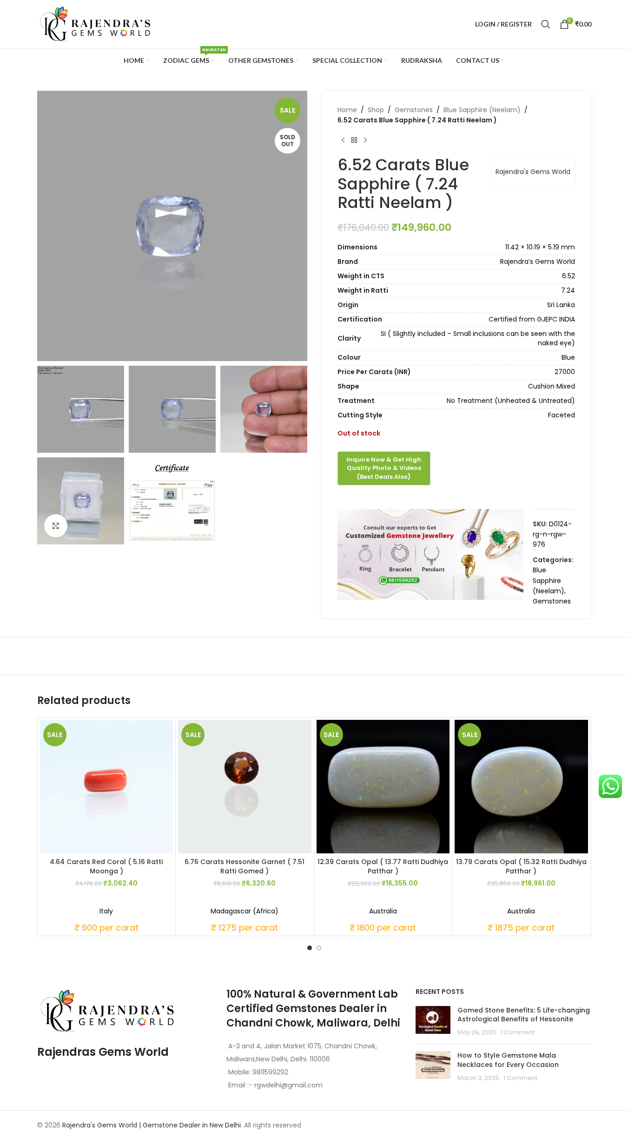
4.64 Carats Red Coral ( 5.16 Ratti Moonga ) (106, 866)
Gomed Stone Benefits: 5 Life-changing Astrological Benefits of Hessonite (523, 1015)
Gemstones (414, 109)
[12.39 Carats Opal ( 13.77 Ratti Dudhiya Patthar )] (383, 786)
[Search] (545, 24)
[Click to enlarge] (55, 525)
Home (347, 109)
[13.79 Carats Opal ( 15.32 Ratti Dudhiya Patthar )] (521, 786)
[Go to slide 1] (309, 948)
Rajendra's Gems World (533, 171)
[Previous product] (343, 140)
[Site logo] (95, 23)
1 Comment (518, 1032)
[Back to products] (354, 140)
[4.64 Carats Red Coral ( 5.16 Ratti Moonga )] (106, 786)
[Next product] (365, 140)
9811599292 (270, 1072)
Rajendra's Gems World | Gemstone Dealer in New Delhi (151, 1125)
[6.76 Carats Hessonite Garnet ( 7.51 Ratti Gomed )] (244, 786)
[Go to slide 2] (319, 948)
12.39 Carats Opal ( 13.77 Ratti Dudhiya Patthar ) (382, 866)
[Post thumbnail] (433, 1021)
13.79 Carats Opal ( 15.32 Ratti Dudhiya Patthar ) (521, 866)
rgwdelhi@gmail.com (287, 1085)
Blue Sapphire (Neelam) (482, 109)
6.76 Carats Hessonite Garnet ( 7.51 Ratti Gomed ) (244, 866)
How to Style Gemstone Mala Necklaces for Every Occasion (508, 1060)
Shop (376, 109)
